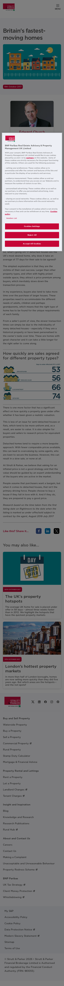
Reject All (32, 235)
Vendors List (11, 218)
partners (30, 158)
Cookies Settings (32, 226)
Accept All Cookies (32, 243)
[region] (32, 192)
